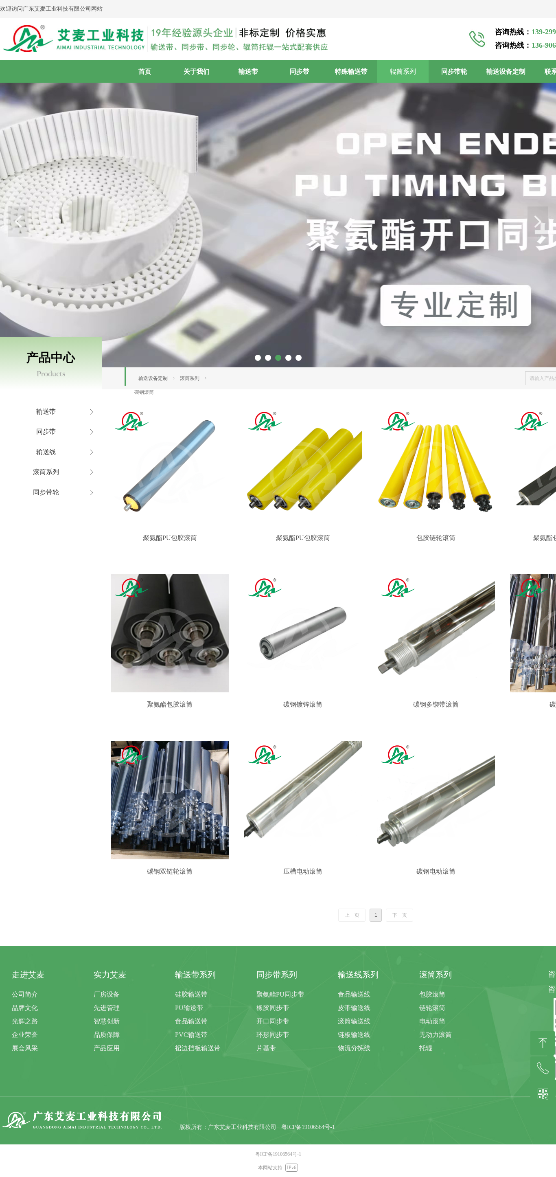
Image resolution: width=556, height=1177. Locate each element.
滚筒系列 (189, 378)
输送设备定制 (153, 378)
